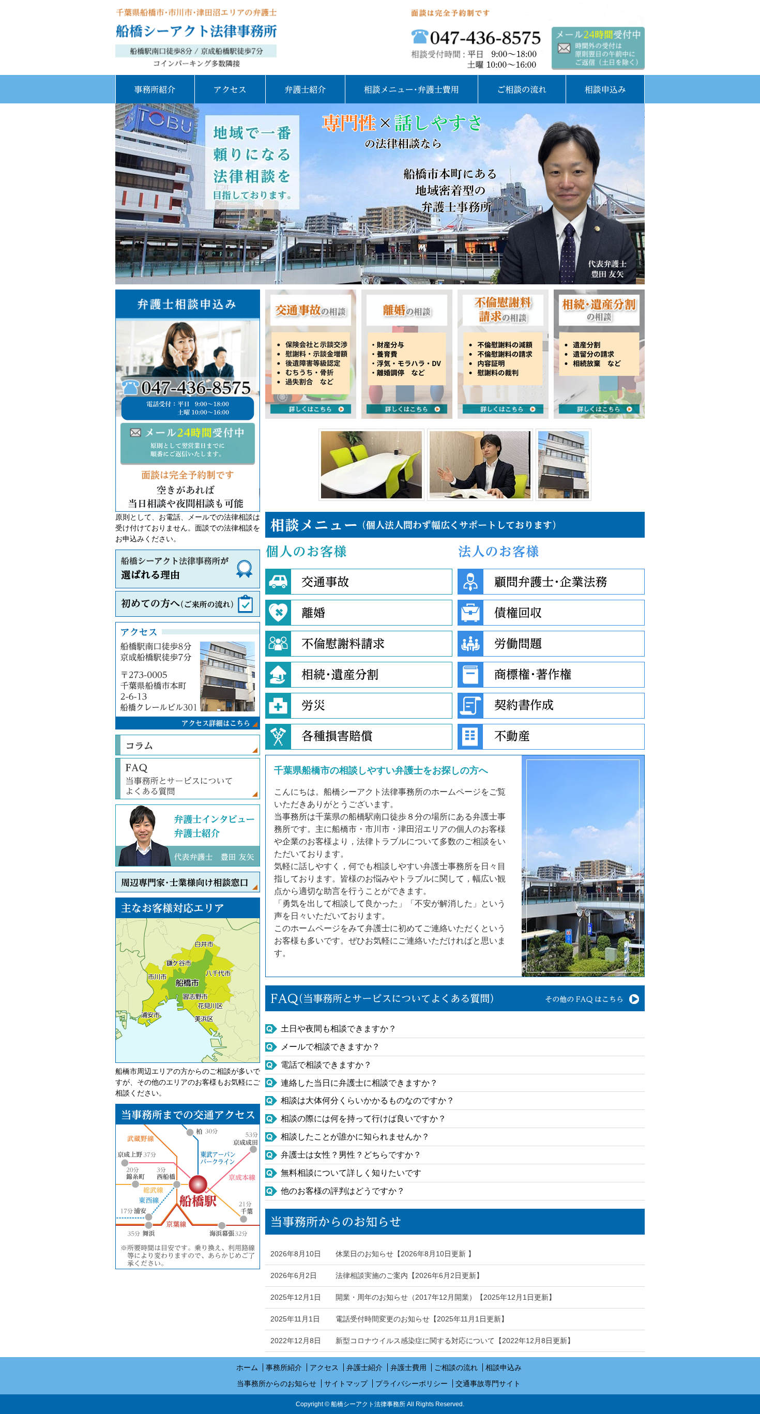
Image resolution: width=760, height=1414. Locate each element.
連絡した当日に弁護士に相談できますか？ (359, 1082)
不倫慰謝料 (358, 644)
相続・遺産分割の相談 (599, 354)
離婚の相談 (406, 354)
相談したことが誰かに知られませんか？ (355, 1136)
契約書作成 (551, 706)
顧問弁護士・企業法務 (551, 582)
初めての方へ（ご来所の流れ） (187, 604)
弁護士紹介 (305, 89)
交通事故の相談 (310, 354)
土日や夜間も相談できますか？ (339, 1028)
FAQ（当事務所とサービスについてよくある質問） (455, 998)
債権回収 (551, 613)
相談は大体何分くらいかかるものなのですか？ (367, 1100)
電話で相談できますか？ (326, 1064)
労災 (358, 706)
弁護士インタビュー (214, 819)
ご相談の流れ (522, 89)
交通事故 (358, 582)
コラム (187, 745)
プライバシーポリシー (411, 1383)
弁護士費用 (411, 89)
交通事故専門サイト (488, 1383)
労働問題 (551, 644)
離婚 (358, 613)
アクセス (229, 89)
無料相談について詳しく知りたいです (351, 1172)
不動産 (551, 737)
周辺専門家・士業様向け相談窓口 (187, 882)
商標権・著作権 (551, 675)
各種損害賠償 (358, 737)
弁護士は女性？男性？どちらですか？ (351, 1154)
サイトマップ (346, 1383)
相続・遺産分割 (358, 675)
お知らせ (455, 1222)
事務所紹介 (154, 89)
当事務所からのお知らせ (276, 1383)
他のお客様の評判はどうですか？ (343, 1191)
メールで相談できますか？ (330, 1046)
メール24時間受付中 (187, 401)
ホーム (247, 1367)
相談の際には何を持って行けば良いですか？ (363, 1118)
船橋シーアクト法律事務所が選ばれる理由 (187, 569)
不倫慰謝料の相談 (503, 354)
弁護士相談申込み (598, 48)
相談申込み (605, 89)
